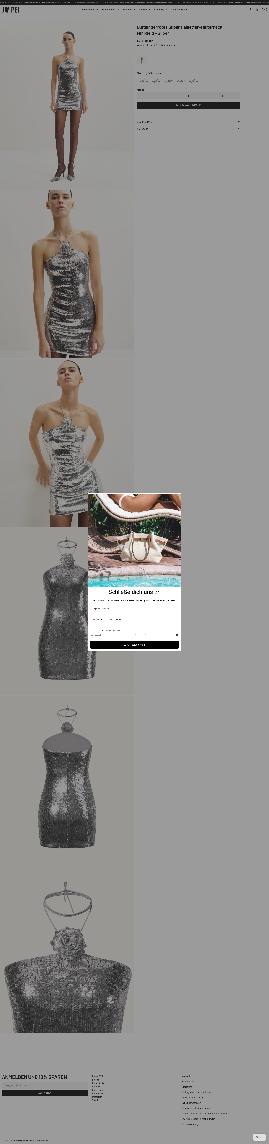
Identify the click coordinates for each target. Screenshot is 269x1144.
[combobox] (97, 619)
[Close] (177, 497)
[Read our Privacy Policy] (177, 635)
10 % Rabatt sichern (134, 644)
